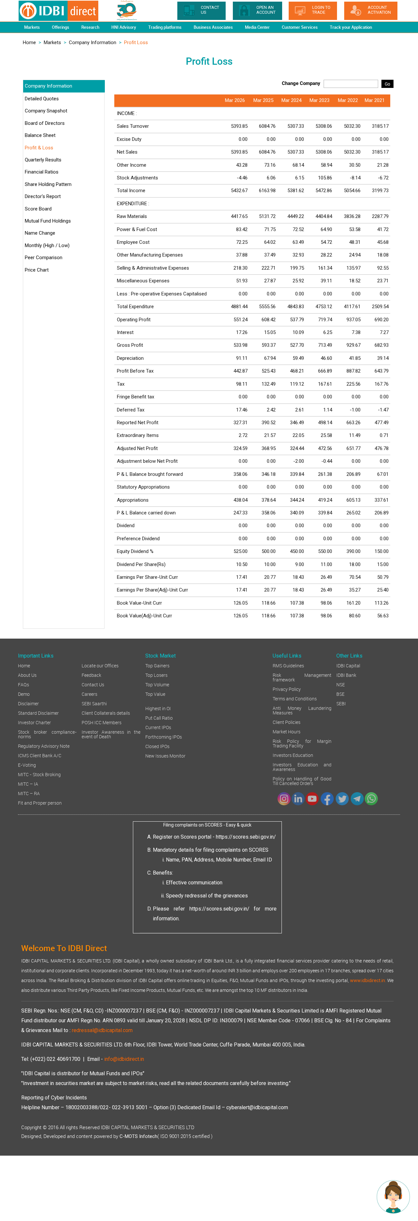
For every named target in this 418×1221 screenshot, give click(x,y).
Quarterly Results (43, 160)
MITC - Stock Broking (39, 774)
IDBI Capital (348, 665)
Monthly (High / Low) (47, 245)
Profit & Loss (39, 148)
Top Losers (156, 674)
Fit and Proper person (40, 802)
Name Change (40, 233)
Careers (89, 693)
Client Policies (286, 722)
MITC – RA (29, 793)
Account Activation (379, 10)
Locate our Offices (100, 665)
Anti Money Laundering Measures (302, 710)
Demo (24, 693)
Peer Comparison (43, 257)
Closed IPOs (157, 746)
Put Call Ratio (159, 717)
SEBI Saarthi (94, 703)
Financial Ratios (41, 172)
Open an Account (266, 10)
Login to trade (321, 10)
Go (387, 84)
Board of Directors (45, 123)
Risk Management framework (302, 677)
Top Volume (157, 684)
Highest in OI (158, 708)
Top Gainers (157, 665)
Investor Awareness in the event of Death (111, 734)
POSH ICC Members (101, 722)
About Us (27, 674)
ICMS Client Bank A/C (39, 755)
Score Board (38, 209)
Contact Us (93, 684)
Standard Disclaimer (38, 712)
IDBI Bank (346, 674)
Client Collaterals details (106, 712)
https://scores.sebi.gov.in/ (246, 837)
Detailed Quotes (42, 99)
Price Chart (37, 270)
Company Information (92, 42)
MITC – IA (28, 783)
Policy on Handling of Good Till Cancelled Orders (302, 781)
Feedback (91, 674)
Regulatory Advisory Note (44, 745)
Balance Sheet (40, 135)
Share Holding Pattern (48, 184)
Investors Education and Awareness (302, 766)
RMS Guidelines (288, 665)
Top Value (155, 693)
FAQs (23, 684)
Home (29, 42)
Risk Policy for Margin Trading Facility (302, 743)
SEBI (341, 703)
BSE (340, 693)
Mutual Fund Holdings (48, 221)
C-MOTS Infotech (138, 1136)
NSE (340, 684)
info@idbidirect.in (124, 1059)
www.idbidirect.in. (368, 980)
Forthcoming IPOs (163, 736)
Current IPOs (158, 727)
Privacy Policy (287, 689)
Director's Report (43, 196)
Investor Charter (34, 722)
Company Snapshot (46, 111)
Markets (52, 42)
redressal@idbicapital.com (102, 1030)
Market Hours (286, 731)
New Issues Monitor (165, 755)
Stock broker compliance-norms (47, 734)
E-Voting (27, 764)
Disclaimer (28, 703)
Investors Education (293, 755)
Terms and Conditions (295, 698)
